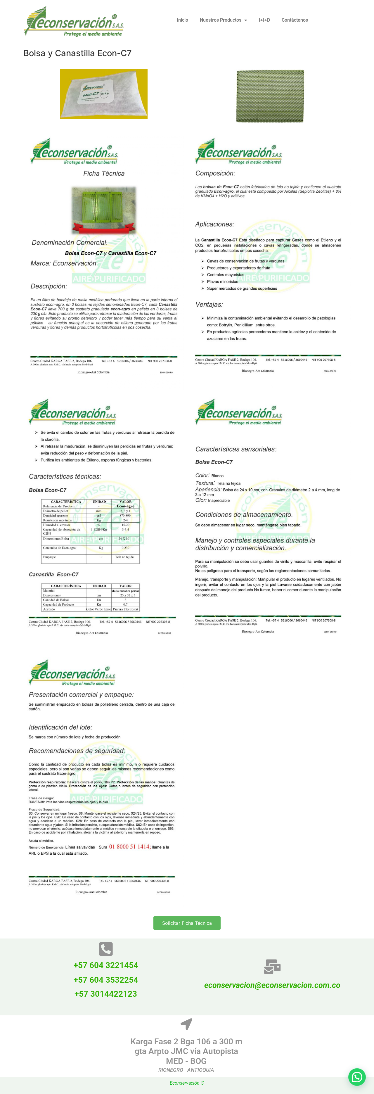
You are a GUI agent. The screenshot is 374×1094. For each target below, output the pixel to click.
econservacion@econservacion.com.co (272, 985)
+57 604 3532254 (106, 980)
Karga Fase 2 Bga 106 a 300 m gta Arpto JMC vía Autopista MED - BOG (186, 1051)
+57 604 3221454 (106, 965)
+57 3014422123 (106, 994)
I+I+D (264, 20)
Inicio (182, 20)
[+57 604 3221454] (106, 949)
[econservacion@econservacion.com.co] (272, 966)
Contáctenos (295, 20)
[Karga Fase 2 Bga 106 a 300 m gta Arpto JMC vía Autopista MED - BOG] (186, 1024)
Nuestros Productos (220, 20)
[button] (357, 1077)
